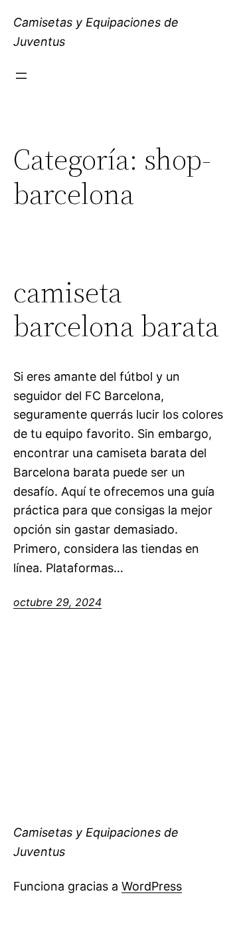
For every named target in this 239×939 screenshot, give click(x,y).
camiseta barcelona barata (116, 309)
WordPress (151, 886)
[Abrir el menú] (21, 76)
